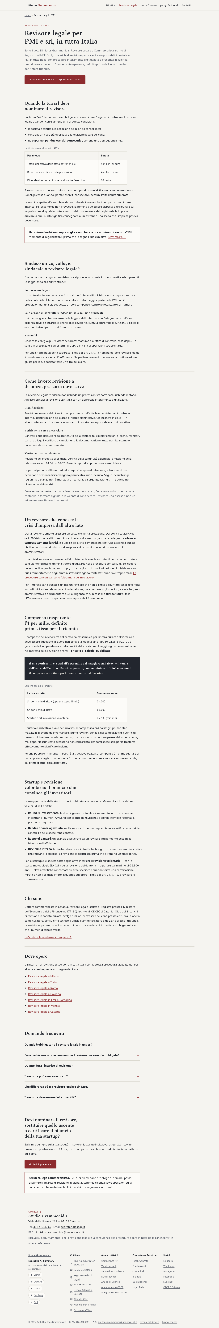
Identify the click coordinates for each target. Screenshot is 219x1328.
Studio (42, 5)
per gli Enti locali (169, 5)
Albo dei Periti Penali (85, 1304)
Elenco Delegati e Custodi (83, 1291)
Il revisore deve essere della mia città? (50, 1097)
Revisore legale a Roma (43, 988)
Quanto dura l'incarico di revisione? (49, 1065)
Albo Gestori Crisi (83, 1284)
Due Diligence (108, 1276)
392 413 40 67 (42, 1227)
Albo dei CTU (81, 1299)
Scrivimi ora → (117, 237)
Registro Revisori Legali (83, 1277)
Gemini (37, 1274)
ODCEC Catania (171, 1287)
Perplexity (38, 1295)
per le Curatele (149, 5)
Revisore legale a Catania (44, 1011)
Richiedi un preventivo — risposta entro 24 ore (55, 79)
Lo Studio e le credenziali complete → (48, 937)
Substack (168, 1281)
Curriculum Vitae (83, 1310)
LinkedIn (168, 1260)
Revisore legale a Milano (43, 976)
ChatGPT (38, 1281)
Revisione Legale (128, 5)
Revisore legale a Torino (43, 982)
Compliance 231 (110, 1260)
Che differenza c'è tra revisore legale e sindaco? (56, 1087)
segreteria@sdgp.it (73, 1227)
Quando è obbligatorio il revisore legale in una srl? (59, 1044)
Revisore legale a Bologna (44, 994)
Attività (109, 5)
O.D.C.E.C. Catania (83, 1269)
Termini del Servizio (149, 1322)
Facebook (168, 1276)
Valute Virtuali (108, 1266)
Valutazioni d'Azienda (112, 1271)
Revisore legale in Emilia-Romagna (50, 1000)
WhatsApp (168, 1266)
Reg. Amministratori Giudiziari (84, 1262)
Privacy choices (169, 1322)
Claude (37, 1288)
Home (28, 15)
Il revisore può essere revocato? (46, 1076)
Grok (36, 1302)
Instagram (169, 1271)
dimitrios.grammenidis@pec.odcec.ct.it (59, 1232)
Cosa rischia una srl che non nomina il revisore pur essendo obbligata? (72, 1055)
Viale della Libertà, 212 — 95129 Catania (54, 1221)
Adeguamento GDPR (112, 1287)
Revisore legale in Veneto (44, 1005)
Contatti (186, 5)
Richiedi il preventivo (40, 1164)
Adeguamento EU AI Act (114, 1292)
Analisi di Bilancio (111, 1281)
